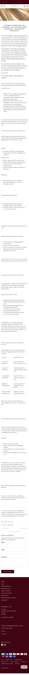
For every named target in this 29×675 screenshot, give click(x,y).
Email (2, 549)
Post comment (7, 571)
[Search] (5, 6)
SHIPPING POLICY (6, 586)
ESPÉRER (6, 668)
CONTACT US (4, 595)
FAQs (2, 584)
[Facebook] (2, 645)
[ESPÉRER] (14, 6)
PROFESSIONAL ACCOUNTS (9, 597)
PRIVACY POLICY (5, 591)
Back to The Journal (14, 531)
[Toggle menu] (1, 6)
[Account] (24, 6)
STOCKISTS (4, 600)
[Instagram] (5, 645)
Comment (4, 557)
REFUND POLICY (5, 588)
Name (3, 542)
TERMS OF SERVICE (6, 593)
